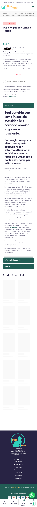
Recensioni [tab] (8, 266)
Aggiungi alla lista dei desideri (16, 81)
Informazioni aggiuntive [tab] (13, 260)
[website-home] (9, 7)
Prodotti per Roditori (16, 13)
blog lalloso (13, 227)
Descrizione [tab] (9, 105)
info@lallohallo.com (18, 454)
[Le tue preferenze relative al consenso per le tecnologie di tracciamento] (33, 503)
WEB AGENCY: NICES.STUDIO (18, 494)
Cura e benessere (13, 89)
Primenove (12, 97)
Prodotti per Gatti (8, 92)
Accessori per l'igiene (15, 86)
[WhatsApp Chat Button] (32, 495)
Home (5, 13)
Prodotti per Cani (24, 89)
